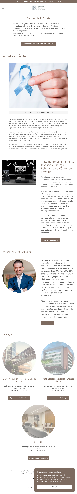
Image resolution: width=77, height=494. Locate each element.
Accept (54, 487)
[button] (6, 8)
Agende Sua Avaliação (50, 240)
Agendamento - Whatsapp (19, 398)
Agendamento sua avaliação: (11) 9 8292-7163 (38, 44)
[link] (38, 8)
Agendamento (48, 323)
